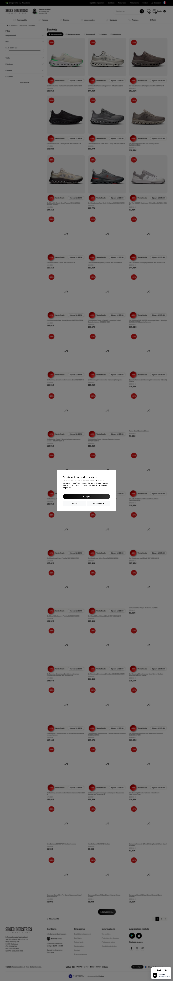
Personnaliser (98, 503)
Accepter (86, 496)
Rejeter (75, 503)
